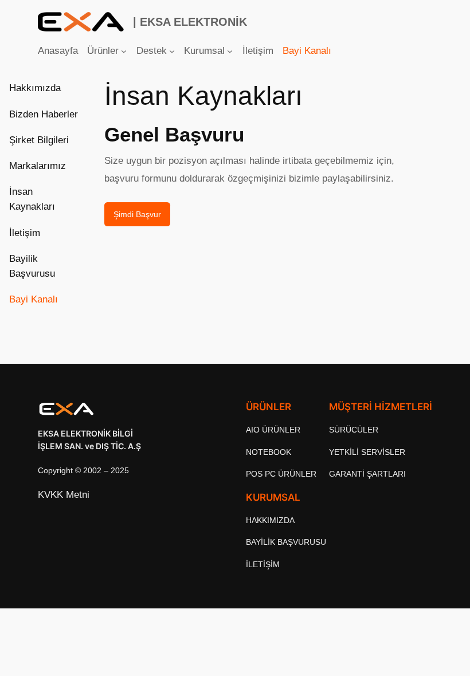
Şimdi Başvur (137, 214)
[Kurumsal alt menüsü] (230, 51)
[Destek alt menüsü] (172, 51)
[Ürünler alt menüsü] (124, 51)
